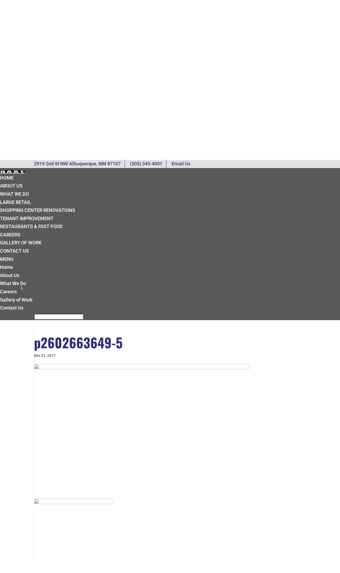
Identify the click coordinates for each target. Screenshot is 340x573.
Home (7, 178)
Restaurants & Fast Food (31, 226)
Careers (10, 234)
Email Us (181, 163)
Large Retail (15, 202)
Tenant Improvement (26, 218)
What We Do (14, 194)
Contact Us (14, 251)
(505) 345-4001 (146, 163)
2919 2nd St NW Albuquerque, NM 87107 (77, 163)
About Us (11, 186)
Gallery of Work (20, 242)
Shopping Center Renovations (37, 210)
